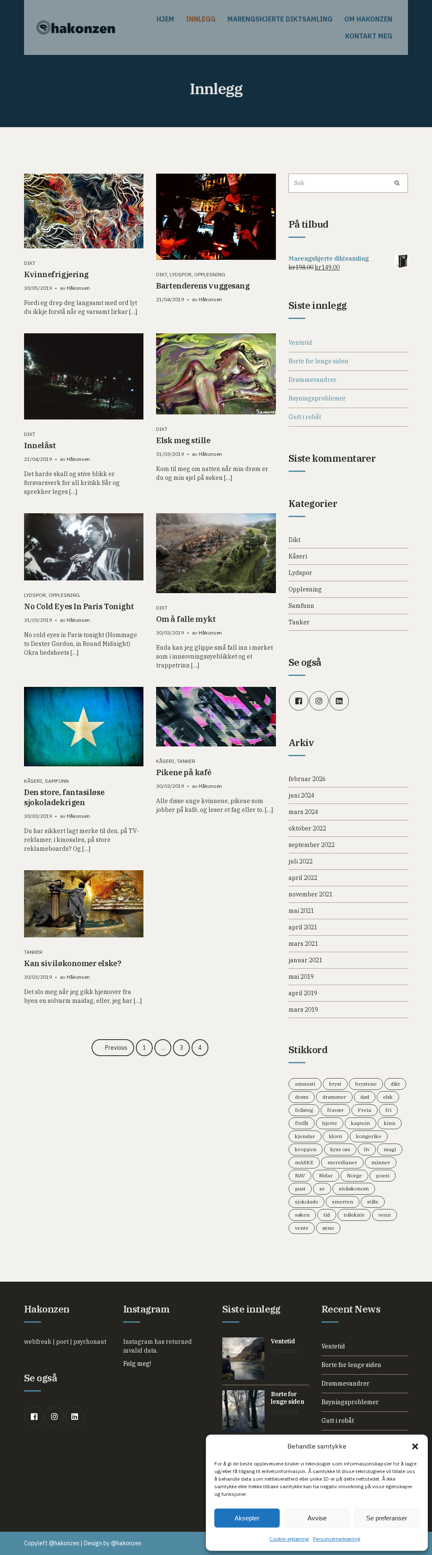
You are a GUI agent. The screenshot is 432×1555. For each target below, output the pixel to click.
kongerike (368, 1136)
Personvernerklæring (336, 1539)
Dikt (29, 263)
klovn (335, 1136)
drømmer (334, 1097)
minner (380, 1162)
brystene (366, 1084)
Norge (354, 1175)
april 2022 (303, 878)
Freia (364, 1110)
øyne (328, 1228)
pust (300, 1188)
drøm (301, 1097)
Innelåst (40, 445)
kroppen (305, 1149)
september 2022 (312, 845)
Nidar (326, 1175)
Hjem (165, 19)
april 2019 (303, 993)
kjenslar (305, 1136)
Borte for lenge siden (318, 361)
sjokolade (306, 1201)
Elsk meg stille (183, 440)
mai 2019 (301, 976)
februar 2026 (307, 779)
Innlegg (201, 19)
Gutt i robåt (305, 417)
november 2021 (310, 894)
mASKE (304, 1162)
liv (367, 1149)
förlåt (301, 1123)
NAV (300, 1175)
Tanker (186, 761)
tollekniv (354, 1215)
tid (327, 1215)
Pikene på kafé (183, 772)
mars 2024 (303, 812)
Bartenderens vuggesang (202, 286)
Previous (116, 1047)
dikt (395, 1084)
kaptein (360, 1123)
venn (384, 1215)
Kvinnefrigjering (56, 274)
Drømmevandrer (313, 380)
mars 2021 (303, 944)
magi (389, 1149)
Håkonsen (78, 288)
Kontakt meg (368, 36)
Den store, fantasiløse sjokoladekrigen (64, 797)
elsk (388, 1097)
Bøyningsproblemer (317, 398)
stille (372, 1201)
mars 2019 (303, 1009)
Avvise (317, 1518)
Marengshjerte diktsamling (279, 19)
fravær (335, 1110)
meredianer (342, 1162)
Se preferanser (386, 1518)
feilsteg (304, 1110)
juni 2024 (301, 795)
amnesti (305, 1084)
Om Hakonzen (368, 19)
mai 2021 (301, 911)
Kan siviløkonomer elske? (72, 963)
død (364, 1097)
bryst (335, 1084)
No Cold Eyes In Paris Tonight (79, 606)
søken (302, 1215)
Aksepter (247, 1518)
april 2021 (303, 927)
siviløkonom (354, 1188)
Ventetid (300, 342)
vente (301, 1228)
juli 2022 (301, 861)
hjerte (329, 1123)
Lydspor (181, 274)
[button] (415, 1446)
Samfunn (57, 781)
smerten (342, 1201)
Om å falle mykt (186, 619)
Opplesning (209, 274)
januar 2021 (305, 960)
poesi (382, 1175)
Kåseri (33, 781)
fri (388, 1110)
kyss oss (340, 1149)
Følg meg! (137, 1363)
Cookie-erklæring (289, 1539)
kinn (389, 1123)
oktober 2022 (307, 828)
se (322, 1188)
